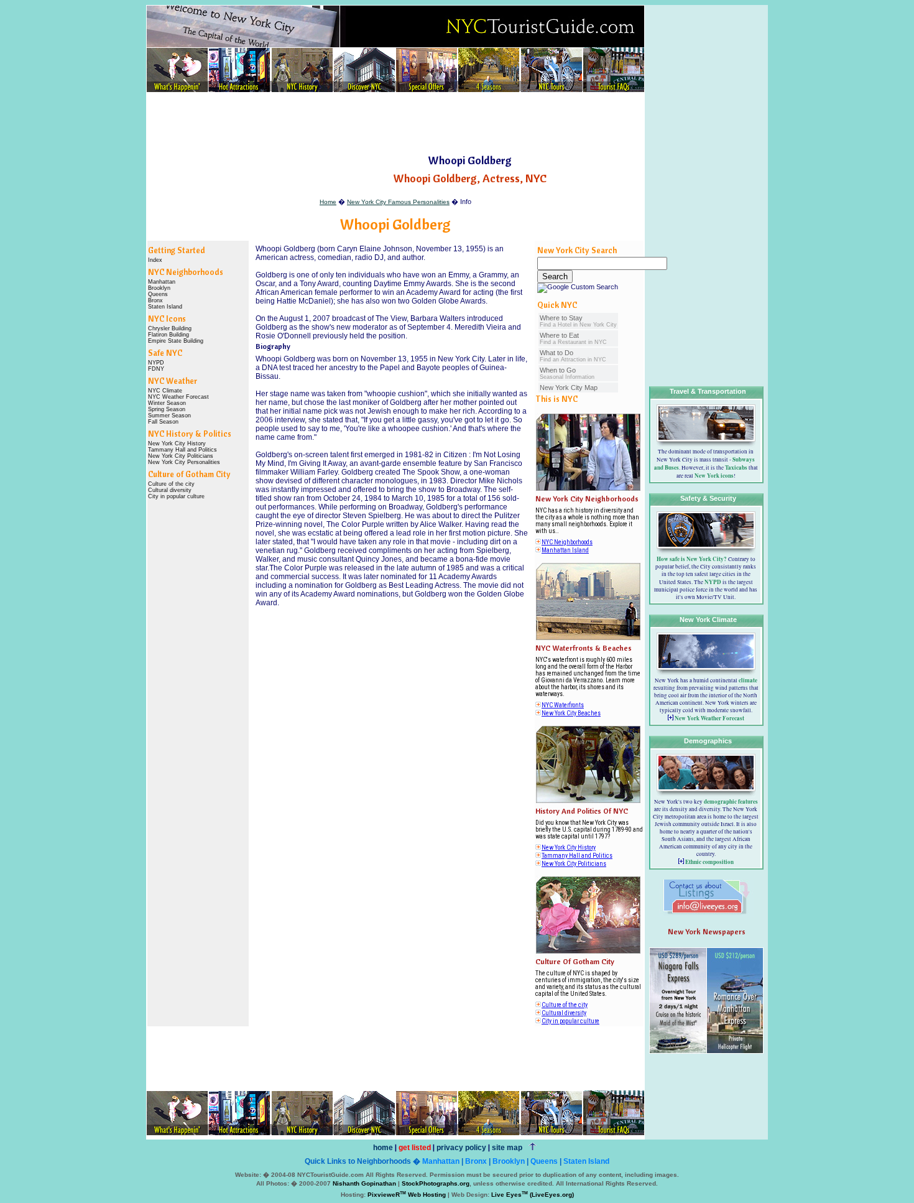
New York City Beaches (571, 713)
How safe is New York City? (692, 559)
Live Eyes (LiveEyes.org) (532, 1194)
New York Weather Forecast (709, 718)
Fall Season (163, 422)
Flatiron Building (168, 335)
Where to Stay (578, 321)
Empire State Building (175, 341)
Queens (158, 294)
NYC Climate (165, 391)
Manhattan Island (565, 550)
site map (507, 1147)
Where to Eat (573, 338)
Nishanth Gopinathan (364, 1183)
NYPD (156, 363)
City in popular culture (176, 496)
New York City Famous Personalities (398, 201)
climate (748, 680)
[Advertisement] (395, 124)
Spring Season (166, 409)
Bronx (155, 300)
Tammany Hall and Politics (182, 450)
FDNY (156, 369)
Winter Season (167, 403)
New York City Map (569, 387)
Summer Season (169, 415)
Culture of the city (171, 484)
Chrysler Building (170, 328)
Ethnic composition (709, 862)
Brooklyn (159, 288)
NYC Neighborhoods (567, 542)
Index (155, 260)
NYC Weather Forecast (178, 397)
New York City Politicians (180, 456)
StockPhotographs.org (435, 1183)
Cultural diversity (170, 490)
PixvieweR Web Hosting (406, 1194)
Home (328, 201)
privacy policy (461, 1147)
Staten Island (165, 307)
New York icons (714, 475)
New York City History (177, 443)
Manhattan (161, 282)
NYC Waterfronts (563, 705)
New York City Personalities (184, 462)
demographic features (731, 801)
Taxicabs (736, 467)
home (383, 1147)
